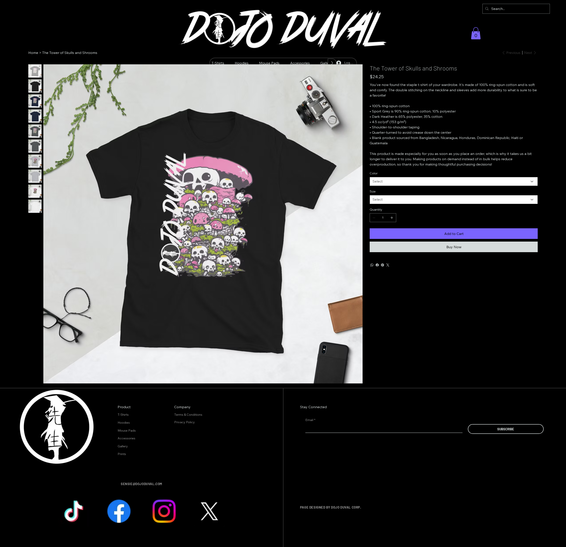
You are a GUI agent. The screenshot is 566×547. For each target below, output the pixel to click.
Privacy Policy (184, 422)
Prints (122, 454)
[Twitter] (388, 265)
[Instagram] (164, 511)
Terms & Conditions (188, 415)
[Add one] (391, 217)
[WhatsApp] (372, 265)
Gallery (123, 446)
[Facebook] (377, 265)
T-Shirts (123, 415)
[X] (209, 511)
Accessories (126, 438)
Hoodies (124, 423)
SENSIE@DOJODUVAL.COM (141, 484)
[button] (476, 33)
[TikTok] (73, 511)
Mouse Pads (127, 431)
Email (310, 420)
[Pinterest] (382, 265)
